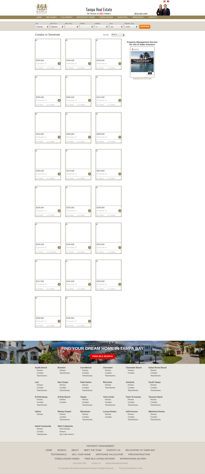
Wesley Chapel (64, 412)
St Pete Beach (64, 397)
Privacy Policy (125, 468)
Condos (40, 373)
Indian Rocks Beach (158, 368)
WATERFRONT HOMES (86, 17)
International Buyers (133, 459)
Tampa (83, 397)
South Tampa (155, 382)
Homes (40, 370)
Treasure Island (155, 397)
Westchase (85, 412)
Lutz (37, 382)
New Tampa (63, 382)
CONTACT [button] (153, 17)
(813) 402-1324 (79, 463)
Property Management (100, 446)
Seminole (130, 382)
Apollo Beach (41, 368)
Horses (63, 432)
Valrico (38, 412)
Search (61, 450)
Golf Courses (132, 412)
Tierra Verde (108, 397)
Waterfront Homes (157, 412)
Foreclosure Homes (67, 459)
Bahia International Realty (117, 463)
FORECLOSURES (106, 17)
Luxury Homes (109, 412)
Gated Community (43, 426)
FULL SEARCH (66, 17)
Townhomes (42, 376)
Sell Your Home (81, 454)
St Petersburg (41, 397)
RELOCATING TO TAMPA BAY (140, 450)
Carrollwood (85, 368)
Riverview (107, 382)
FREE (101, 13)
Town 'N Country (133, 397)
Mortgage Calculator (109, 454)
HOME (39, 17)
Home (49, 450)
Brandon (62, 368)
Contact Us (113, 450)
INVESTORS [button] (122, 17)
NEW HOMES (51, 17)
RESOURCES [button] (138, 17)
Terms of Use (137, 468)
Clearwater (108, 368)
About (75, 450)
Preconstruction (139, 454)
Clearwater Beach (134, 368)
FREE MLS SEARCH (102, 356)
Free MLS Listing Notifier (100, 459)
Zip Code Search (67, 434)
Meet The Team (92, 450)
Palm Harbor (86, 382)
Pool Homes (65, 429)
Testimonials (59, 454)
